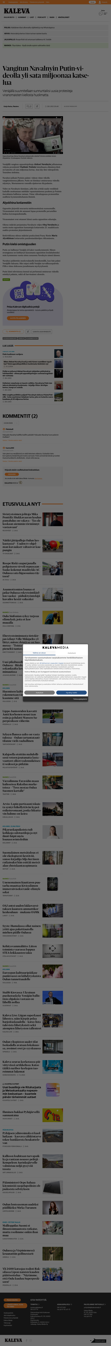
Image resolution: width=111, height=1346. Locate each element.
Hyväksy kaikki (71, 692)
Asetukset (39, 692)
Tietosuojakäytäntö (80, 699)
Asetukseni (72, 653)
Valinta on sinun (39, 653)
